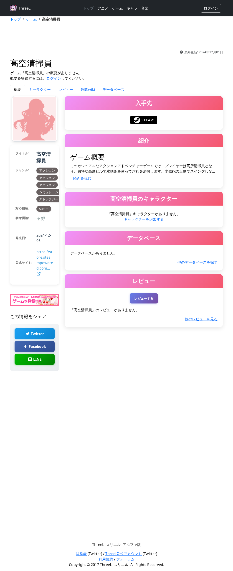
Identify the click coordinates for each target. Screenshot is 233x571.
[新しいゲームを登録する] (34, 299)
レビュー (65, 89)
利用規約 (106, 559)
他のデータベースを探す (197, 262)
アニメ (102, 8)
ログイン (211, 8)
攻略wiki (88, 89)
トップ (88, 8)
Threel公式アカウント (123, 553)
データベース (113, 89)
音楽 (144, 8)
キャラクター (40, 89)
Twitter (37, 333)
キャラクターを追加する (144, 219)
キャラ (132, 8)
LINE (37, 359)
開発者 (81, 553)
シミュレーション (52, 192)
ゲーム (117, 8)
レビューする (143, 298)
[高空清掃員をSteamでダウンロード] (144, 119)
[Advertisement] (116, 35)
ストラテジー (48, 199)
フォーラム (125, 559)
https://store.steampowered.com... (44, 260)
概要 (17, 89)
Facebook (37, 346)
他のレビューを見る (201, 318)
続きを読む (82, 178)
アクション (47, 170)
